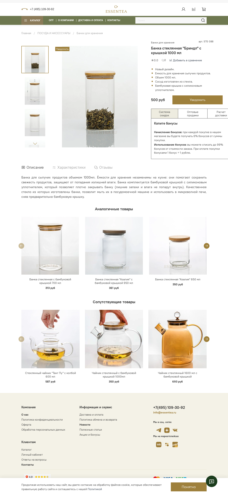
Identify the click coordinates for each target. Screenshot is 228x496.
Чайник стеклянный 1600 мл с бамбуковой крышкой (177, 374)
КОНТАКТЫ (113, 20)
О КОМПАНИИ (66, 20)
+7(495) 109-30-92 (169, 407)
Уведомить (197, 100)
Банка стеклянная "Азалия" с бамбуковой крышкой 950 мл (114, 281)
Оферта (26, 424)
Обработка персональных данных (43, 429)
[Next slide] (35, 143)
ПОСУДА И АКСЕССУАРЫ (53, 33)
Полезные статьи (90, 429)
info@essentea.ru (164, 412)
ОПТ (51, 20)
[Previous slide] (55, 96)
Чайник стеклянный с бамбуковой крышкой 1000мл (114, 374)
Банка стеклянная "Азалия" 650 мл (177, 279)
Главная (26, 33)
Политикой (95, 489)
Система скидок (164, 113)
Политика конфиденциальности (42, 419)
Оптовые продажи (193, 113)
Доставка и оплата (91, 414)
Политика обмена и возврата (98, 419)
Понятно (189, 487)
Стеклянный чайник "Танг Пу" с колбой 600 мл (50, 374)
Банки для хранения (90, 33)
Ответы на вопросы (33, 459)
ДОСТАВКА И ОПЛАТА (90, 20)
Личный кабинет (32, 454)
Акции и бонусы (89, 434)
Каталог (35, 20)
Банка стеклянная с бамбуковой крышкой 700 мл (50, 281)
